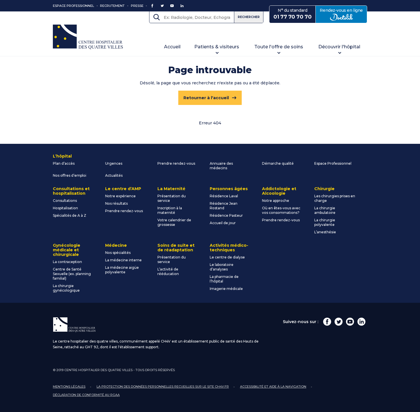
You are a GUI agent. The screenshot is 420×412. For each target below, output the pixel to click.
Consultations (65, 200)
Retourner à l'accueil (206, 97)
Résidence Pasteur (226, 215)
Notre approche (275, 200)
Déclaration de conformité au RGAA (86, 395)
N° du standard (292, 14)
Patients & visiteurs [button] (216, 46)
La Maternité (171, 188)
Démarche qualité (278, 163)
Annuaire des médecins (221, 165)
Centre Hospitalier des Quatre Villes (88, 37)
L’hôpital (62, 156)
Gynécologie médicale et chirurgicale (66, 250)
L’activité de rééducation (168, 271)
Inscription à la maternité (169, 210)
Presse (137, 6)
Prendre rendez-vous (176, 163)
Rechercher (249, 17)
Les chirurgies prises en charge (334, 198)
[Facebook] (327, 321)
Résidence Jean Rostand (223, 205)
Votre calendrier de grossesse (174, 222)
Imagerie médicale (226, 288)
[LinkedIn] (361, 321)
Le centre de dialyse (227, 257)
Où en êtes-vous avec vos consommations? (281, 210)
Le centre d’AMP (123, 188)
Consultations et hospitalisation (71, 191)
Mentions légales (69, 387)
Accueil (172, 46)
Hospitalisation (65, 208)
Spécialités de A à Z (69, 215)
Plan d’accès (64, 163)
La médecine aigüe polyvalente (122, 269)
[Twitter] (338, 321)
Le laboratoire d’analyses (221, 266)
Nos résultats (116, 203)
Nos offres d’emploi (69, 175)
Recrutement (112, 6)
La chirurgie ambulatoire (324, 210)
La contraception (67, 262)
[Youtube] (350, 321)
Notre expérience (120, 196)
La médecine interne (123, 260)
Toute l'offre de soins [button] (278, 46)
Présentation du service (171, 198)
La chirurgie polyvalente (324, 222)
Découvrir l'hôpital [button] (339, 46)
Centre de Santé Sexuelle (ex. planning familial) (72, 273)
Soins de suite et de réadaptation (176, 247)
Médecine (116, 245)
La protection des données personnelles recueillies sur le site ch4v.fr (163, 387)
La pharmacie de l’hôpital (224, 278)
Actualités (114, 175)
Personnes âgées (229, 188)
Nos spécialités (118, 252)
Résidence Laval (224, 196)
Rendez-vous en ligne (343, 14)
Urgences (113, 163)
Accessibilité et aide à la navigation (273, 387)
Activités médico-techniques (229, 247)
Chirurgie (324, 188)
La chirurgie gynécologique (66, 288)
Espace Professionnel (73, 6)
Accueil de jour (223, 223)
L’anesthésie (325, 232)
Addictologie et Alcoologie (279, 191)
